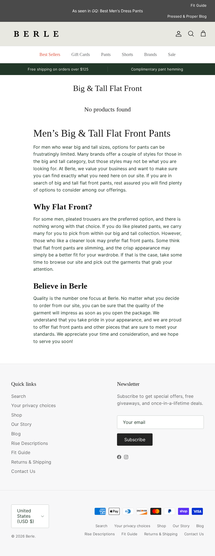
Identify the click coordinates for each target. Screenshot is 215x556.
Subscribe (134, 439)
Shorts (127, 54)
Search (18, 396)
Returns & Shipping (31, 462)
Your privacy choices (33, 405)
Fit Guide (199, 5)
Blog (16, 433)
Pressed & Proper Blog (187, 16)
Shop (16, 415)
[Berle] (36, 33)
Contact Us (23, 471)
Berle (30, 536)
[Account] (177, 34)
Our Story (21, 424)
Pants (106, 54)
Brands (150, 54)
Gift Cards (80, 54)
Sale (172, 54)
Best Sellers (49, 54)
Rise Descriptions (29, 443)
